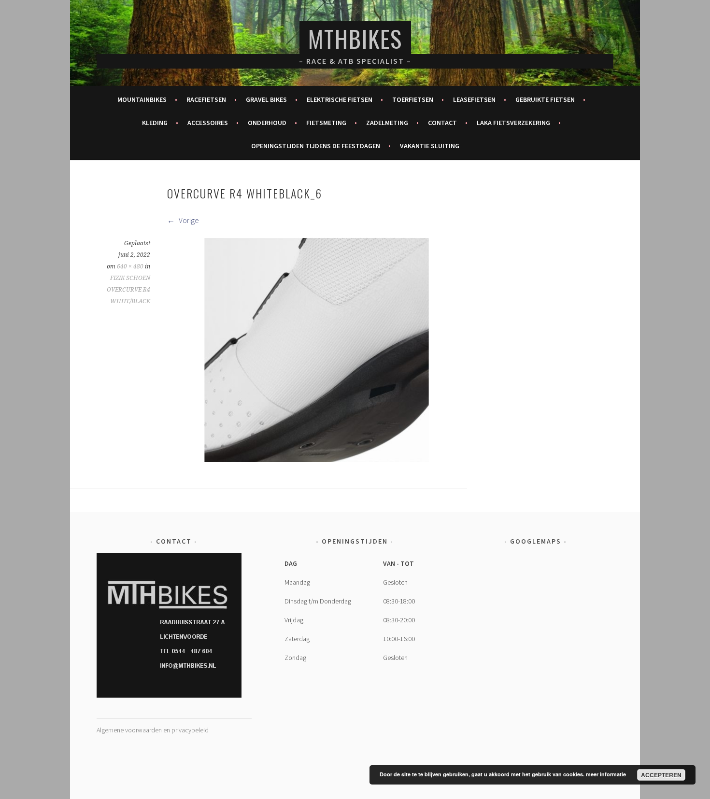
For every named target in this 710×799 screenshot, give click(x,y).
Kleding (155, 122)
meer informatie (606, 774)
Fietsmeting (326, 122)
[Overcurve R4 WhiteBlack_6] (316, 459)
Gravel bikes (266, 99)
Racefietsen (206, 99)
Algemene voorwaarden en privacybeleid (153, 730)
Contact (442, 122)
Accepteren (661, 775)
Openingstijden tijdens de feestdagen (315, 145)
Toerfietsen (412, 99)
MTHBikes (355, 38)
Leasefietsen (474, 99)
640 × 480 (130, 266)
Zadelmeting (387, 122)
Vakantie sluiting (429, 145)
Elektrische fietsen (339, 99)
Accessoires (207, 122)
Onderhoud (267, 122)
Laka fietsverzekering (513, 122)
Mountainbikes (142, 99)
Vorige (188, 220)
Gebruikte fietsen (545, 99)
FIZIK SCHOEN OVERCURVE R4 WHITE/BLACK (128, 290)
